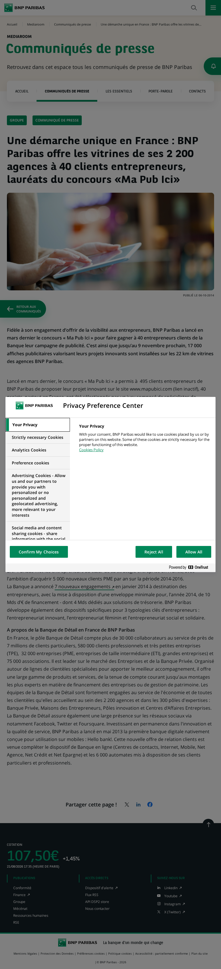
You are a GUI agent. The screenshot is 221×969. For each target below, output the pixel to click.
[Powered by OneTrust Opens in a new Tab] (191, 567)
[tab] (37, 424)
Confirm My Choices (39, 552)
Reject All (153, 552)
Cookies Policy (91, 449)
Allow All (193, 552)
